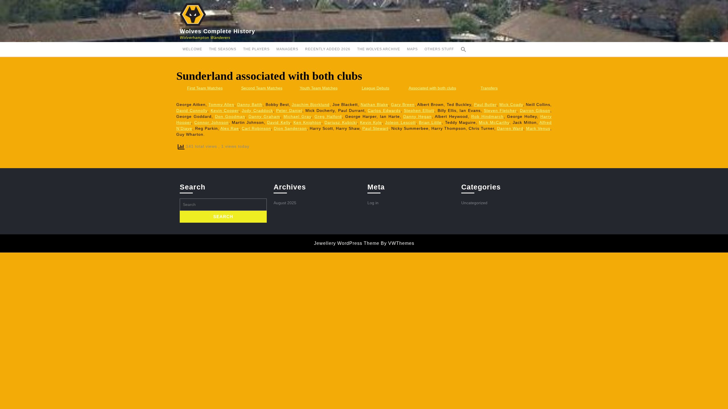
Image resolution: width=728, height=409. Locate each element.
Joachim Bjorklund (311, 104)
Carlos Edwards (384, 110)
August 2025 (285, 203)
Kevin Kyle (371, 122)
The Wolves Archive (378, 49)
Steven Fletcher (500, 110)
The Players (256, 49)
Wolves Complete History (217, 31)
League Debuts (375, 88)
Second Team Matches (261, 88)
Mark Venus (538, 128)
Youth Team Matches (319, 88)
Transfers (489, 88)
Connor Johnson (211, 122)
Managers (287, 49)
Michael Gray (297, 116)
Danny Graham (264, 116)
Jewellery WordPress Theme (346, 243)
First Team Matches (205, 88)
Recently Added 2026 (327, 49)
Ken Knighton (307, 122)
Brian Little (430, 122)
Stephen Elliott (419, 110)
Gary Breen (403, 104)
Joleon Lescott (400, 122)
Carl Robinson (256, 128)
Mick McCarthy (494, 122)
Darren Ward (510, 128)
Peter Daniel (289, 110)
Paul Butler (485, 104)
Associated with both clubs (432, 88)
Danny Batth (249, 104)
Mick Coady (511, 104)
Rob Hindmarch (487, 116)
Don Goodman (230, 116)
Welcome (192, 49)
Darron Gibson (535, 110)
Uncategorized (474, 203)
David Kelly (278, 122)
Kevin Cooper (225, 110)
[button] (463, 49)
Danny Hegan (417, 116)
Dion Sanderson (290, 128)
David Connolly (191, 110)
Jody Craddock (257, 110)
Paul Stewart (375, 128)
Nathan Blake (374, 104)
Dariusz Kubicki (340, 122)
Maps (412, 49)
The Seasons (222, 49)
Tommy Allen (221, 104)
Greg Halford (328, 116)
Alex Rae (229, 128)
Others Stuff (439, 49)
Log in (373, 203)
